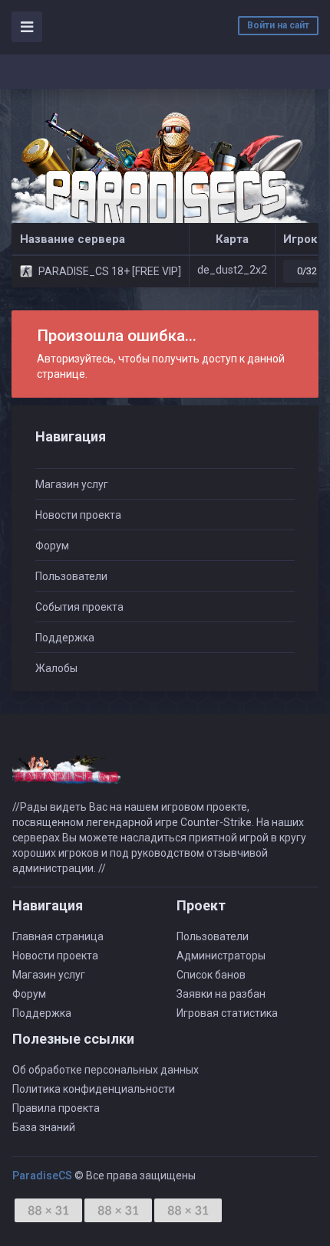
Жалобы (56, 668)
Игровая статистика (227, 1013)
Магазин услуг (71, 484)
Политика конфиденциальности (93, 1089)
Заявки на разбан (221, 994)
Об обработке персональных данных (105, 1070)
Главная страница (58, 936)
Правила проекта (56, 1108)
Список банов (211, 975)
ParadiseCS (42, 1175)
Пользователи (71, 576)
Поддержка (64, 637)
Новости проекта (78, 515)
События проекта (79, 607)
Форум (52, 545)
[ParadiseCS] (165, 177)
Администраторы (221, 955)
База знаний (43, 1127)
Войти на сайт (278, 25)
